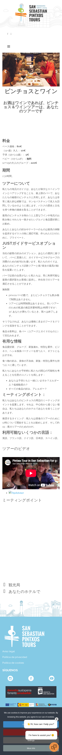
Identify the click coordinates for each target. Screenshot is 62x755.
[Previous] (5, 69)
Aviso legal (8, 651)
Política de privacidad (14, 657)
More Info (31, 748)
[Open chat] (54, 747)
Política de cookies (13, 662)
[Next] (56, 69)
